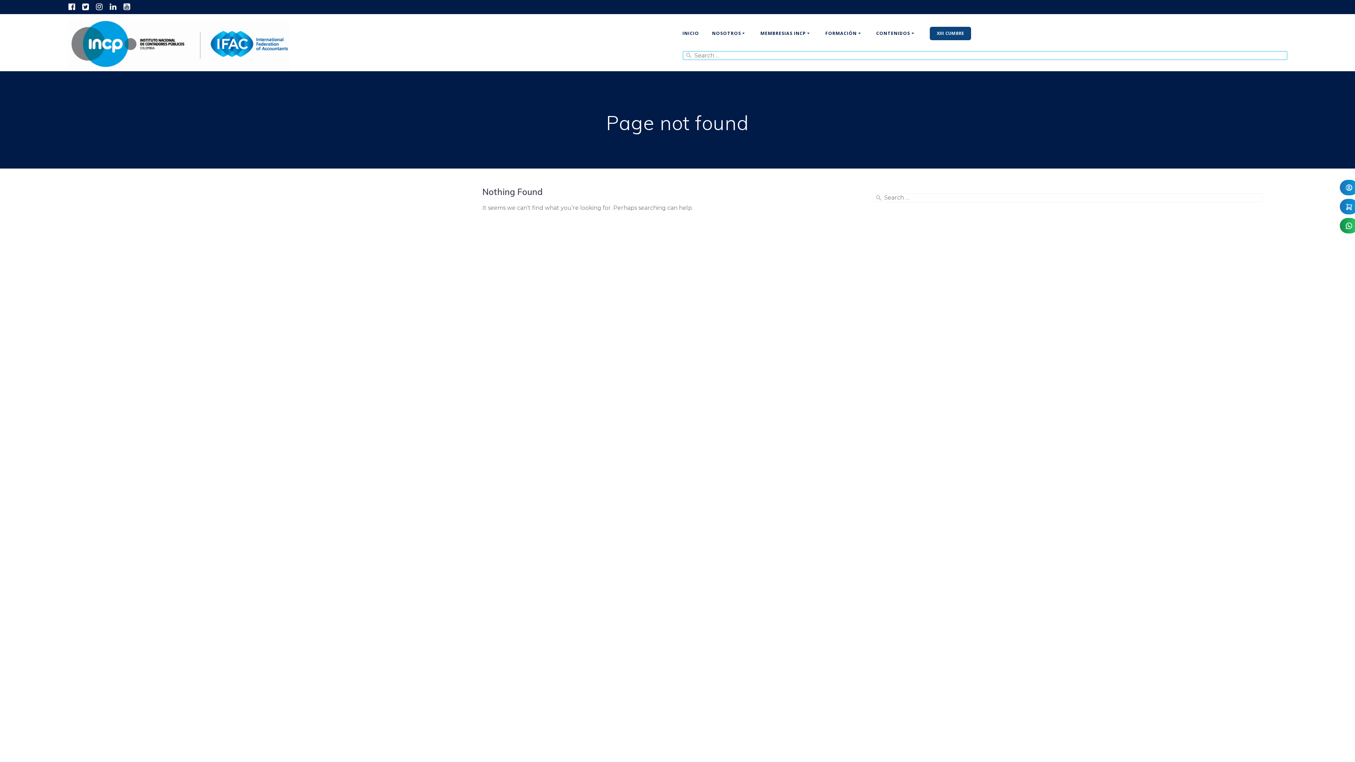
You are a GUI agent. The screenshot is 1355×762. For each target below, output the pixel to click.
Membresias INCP (783, 33)
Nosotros (726, 33)
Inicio (690, 33)
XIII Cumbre (950, 33)
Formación (841, 33)
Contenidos (893, 33)
